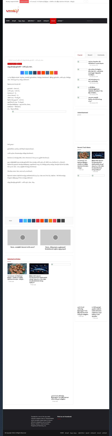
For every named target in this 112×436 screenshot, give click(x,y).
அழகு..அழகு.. (21, 20)
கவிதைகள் (46, 20)
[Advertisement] (73, 9)
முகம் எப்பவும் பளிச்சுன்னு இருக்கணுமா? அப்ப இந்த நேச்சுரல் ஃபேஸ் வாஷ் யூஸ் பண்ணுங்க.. (60, 397)
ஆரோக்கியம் (31, 20)
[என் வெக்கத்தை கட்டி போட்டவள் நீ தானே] (82, 82)
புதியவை (19, 63)
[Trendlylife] (12, 11)
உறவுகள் (39, 20)
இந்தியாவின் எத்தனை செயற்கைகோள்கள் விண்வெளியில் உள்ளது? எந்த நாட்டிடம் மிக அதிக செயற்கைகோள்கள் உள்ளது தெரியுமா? (38, 279)
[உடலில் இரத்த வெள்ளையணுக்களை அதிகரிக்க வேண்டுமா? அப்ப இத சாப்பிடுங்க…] (82, 89)
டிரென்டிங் (60, 20)
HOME (8, 20)
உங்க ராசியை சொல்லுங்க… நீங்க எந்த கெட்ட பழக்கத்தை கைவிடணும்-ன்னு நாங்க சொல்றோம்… (95, 72)
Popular (80, 55)
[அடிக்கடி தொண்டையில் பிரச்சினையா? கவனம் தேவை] (82, 64)
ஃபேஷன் (14, 20)
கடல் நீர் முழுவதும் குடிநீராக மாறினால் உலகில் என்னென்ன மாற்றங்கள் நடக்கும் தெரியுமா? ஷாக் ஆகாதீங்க (97, 311)
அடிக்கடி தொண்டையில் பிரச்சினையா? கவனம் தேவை (96, 62)
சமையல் (53, 20)
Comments (101, 55)
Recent (90, 55)
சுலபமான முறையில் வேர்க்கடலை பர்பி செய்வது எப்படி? (95, 99)
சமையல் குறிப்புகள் (17, 60)
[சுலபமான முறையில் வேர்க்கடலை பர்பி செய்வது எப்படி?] (82, 100)
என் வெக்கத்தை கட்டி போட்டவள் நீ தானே (94, 80)
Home (10, 60)
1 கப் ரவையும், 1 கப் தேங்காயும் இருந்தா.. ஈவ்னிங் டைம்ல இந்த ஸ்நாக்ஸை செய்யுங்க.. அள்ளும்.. (16, 277)
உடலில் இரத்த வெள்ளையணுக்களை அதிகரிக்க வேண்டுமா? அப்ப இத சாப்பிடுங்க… (95, 90)
